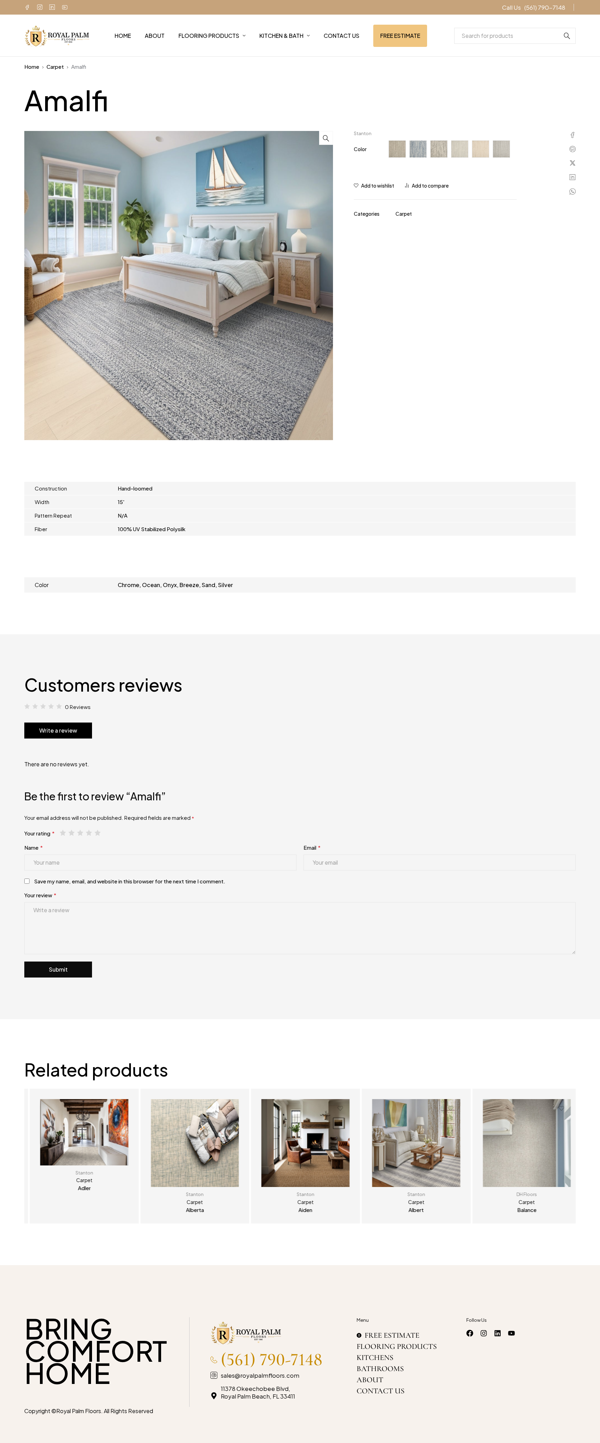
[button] (326, 138)
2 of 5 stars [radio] (72, 833)
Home (31, 67)
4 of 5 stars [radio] (89, 833)
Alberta (189, 1209)
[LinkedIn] (52, 7)
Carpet (55, 67)
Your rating (39, 833)
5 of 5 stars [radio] (98, 833)
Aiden (300, 1209)
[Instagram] (39, 7)
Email (311, 847)
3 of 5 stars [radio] (81, 833)
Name (33, 847)
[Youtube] (64, 7)
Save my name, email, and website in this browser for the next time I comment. (129, 881)
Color (360, 149)
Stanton (363, 133)
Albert (410, 1209)
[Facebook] (27, 7)
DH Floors (521, 1194)
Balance (521, 1209)
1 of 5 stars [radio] (63, 833)
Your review (40, 895)
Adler (78, 1188)
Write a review (58, 730)
